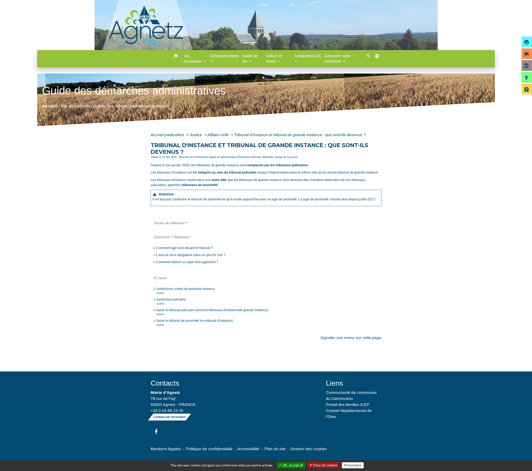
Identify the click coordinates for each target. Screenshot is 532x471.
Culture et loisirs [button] (274, 58)
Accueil (50, 106)
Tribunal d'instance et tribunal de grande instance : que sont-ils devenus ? (300, 134)
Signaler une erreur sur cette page (350, 337)
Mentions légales (166, 448)
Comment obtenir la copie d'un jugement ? (187, 262)
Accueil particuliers (168, 134)
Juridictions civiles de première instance (185, 289)
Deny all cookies (324, 465)
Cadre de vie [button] (250, 58)
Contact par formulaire (169, 417)
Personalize (353, 465)
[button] (176, 56)
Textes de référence (169, 223)
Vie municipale (75, 106)
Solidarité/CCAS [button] (307, 56)
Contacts (165, 383)
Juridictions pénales (171, 299)
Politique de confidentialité (209, 448)
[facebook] (156, 432)
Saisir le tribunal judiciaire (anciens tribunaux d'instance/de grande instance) (212, 310)
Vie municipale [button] (193, 58)
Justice (196, 134)
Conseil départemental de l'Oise (349, 413)
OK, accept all (292, 465)
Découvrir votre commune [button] (337, 58)
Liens (334, 383)
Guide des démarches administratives (131, 106)
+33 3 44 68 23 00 (167, 410)
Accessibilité (248, 448)
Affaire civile (218, 134)
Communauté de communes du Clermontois (351, 395)
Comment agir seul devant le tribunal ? (184, 248)
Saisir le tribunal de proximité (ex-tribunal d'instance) (194, 320)
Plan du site (275, 448)
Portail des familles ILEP (347, 404)
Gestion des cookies (308, 448)
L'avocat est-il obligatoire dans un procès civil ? (190, 255)
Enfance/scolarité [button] (224, 56)
